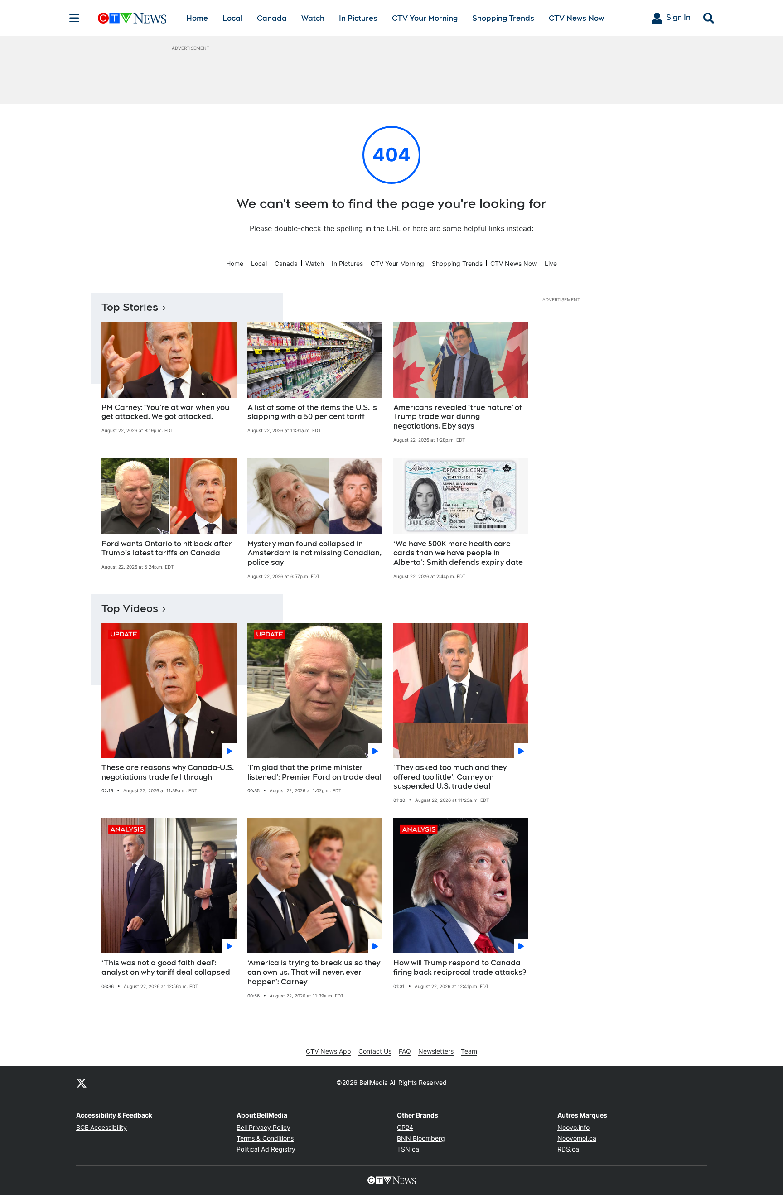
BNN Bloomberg (421, 1138)
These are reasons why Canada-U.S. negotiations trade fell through (168, 772)
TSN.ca (408, 1149)
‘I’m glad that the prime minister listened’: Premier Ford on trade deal (314, 772)
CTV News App (328, 1051)
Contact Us (375, 1051)
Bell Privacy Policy (263, 1127)
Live (551, 263)
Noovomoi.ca (576, 1138)
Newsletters (436, 1051)
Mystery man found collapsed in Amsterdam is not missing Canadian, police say (314, 553)
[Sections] (74, 18)
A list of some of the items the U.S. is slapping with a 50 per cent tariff (312, 412)
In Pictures (358, 18)
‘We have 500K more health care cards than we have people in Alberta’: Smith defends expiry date (458, 553)
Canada (272, 18)
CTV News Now (576, 18)
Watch (312, 18)
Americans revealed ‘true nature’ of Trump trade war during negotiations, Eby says (457, 417)
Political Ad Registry (266, 1149)
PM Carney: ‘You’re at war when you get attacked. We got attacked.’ (165, 412)
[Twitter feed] (81, 1082)
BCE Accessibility (101, 1127)
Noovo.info (573, 1127)
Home (197, 18)
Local (232, 18)
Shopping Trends (503, 18)
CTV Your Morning (425, 18)
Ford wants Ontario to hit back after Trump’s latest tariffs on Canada (167, 549)
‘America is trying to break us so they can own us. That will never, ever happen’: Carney (313, 972)
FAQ (405, 1051)
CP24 (405, 1127)
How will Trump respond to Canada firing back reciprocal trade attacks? (459, 968)
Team (469, 1051)
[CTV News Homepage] (132, 18)
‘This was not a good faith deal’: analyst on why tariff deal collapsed (166, 968)
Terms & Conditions (265, 1138)
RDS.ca (568, 1149)
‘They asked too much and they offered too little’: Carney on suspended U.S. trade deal (450, 777)
